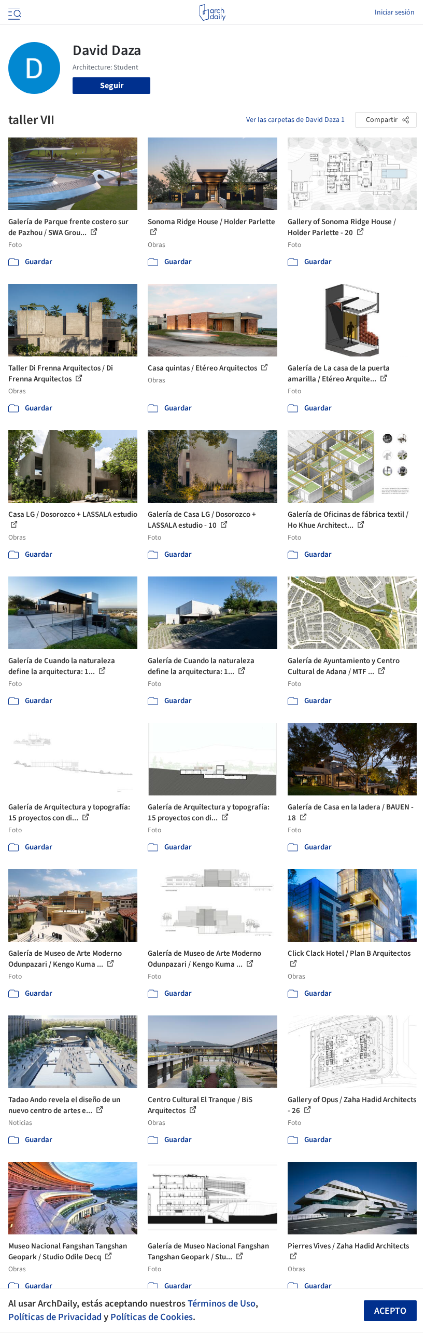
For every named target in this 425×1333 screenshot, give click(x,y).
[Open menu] (13, 12)
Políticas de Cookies (151, 1317)
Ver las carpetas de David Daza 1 (295, 119)
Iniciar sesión (395, 12)
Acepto (390, 1310)
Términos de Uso (222, 1303)
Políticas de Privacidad (55, 1317)
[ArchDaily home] (212, 12)
